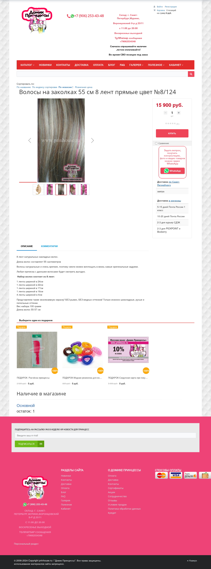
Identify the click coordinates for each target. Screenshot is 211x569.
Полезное (66, 504)
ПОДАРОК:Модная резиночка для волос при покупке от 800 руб (94, 377)
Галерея (65, 500)
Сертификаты (115, 488)
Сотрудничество (117, 496)
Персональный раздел (26, 543)
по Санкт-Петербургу (168, 183)
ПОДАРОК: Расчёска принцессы (33, 377)
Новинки (66, 475)
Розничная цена (83, 87)
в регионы (175, 200)
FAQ (63, 496)
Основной (26, 405)
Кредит (112, 512)
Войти (160, 6)
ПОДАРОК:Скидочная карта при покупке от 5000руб (134, 377)
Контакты (113, 483)
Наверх (192, 560)
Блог (63, 492)
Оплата (112, 475)
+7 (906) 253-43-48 (37, 504)
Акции (111, 492)
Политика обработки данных (124, 508)
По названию (24, 87)
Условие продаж (117, 504)
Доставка (113, 479)
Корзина (161, 10)
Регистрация (171, 6)
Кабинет (66, 508)
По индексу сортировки (44, 87)
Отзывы (112, 500)
